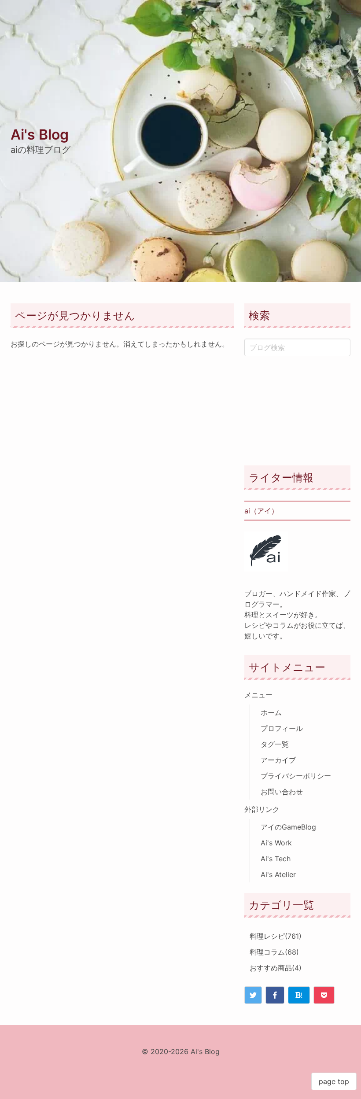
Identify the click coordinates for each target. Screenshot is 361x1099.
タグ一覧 (275, 744)
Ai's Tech (276, 858)
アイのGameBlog (288, 826)
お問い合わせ (282, 791)
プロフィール (282, 728)
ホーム (271, 712)
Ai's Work (276, 842)
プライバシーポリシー (296, 775)
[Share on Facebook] (274, 995)
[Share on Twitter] (253, 995)
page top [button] (334, 1081)
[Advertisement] (297, 411)
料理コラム (274, 952)
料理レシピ (276, 936)
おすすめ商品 (276, 967)
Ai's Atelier (278, 874)
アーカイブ (278, 760)
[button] (349, 11)
